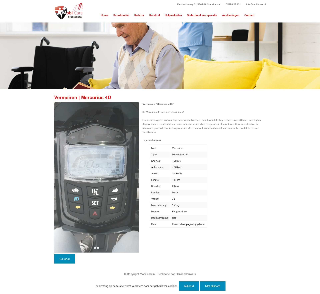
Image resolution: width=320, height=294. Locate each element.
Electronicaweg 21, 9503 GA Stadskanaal (198, 4)
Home (104, 15)
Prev (56, 176)
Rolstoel (154, 15)
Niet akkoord (212, 286)
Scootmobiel (121, 15)
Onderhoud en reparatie (202, 15)
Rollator (139, 15)
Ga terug (65, 259)
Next (136, 176)
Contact (249, 15)
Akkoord (189, 286)
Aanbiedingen (230, 15)
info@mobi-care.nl (256, 4)
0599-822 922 (233, 4)
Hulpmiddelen (173, 15)
